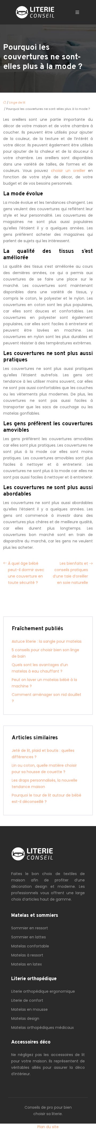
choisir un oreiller (68, 170)
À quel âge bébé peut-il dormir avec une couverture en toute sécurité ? (26, 573)
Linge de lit (17, 102)
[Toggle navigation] (77, 12)
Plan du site (48, 1126)
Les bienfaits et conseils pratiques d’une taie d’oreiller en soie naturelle (70, 573)
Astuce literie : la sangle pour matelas (47, 641)
